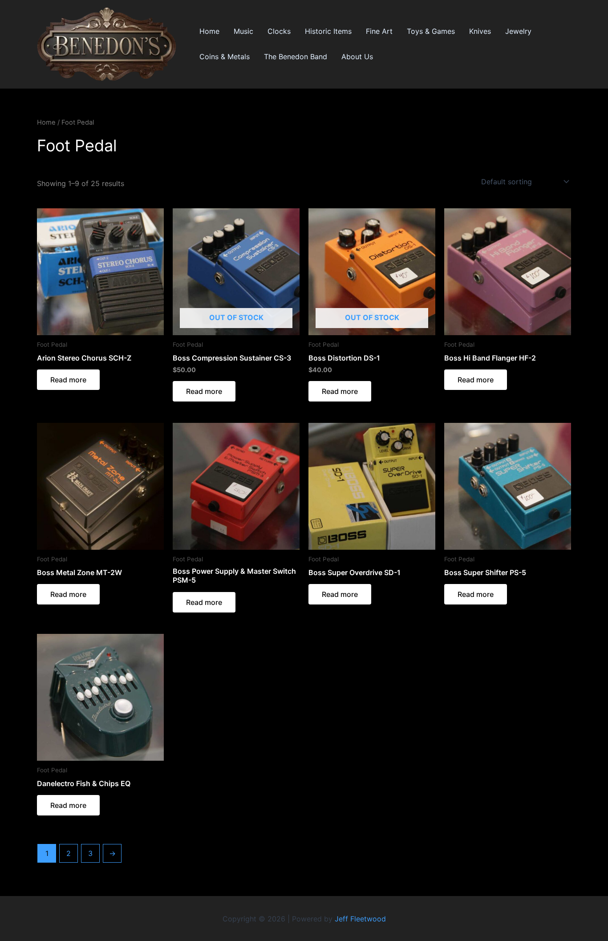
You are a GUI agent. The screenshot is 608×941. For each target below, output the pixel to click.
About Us (357, 56)
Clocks (279, 31)
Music (243, 31)
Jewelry (518, 31)
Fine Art (379, 31)
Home (209, 31)
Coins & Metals (224, 56)
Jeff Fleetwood (360, 918)
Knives (480, 31)
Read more (68, 379)
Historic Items (328, 31)
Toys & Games (431, 31)
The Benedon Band (295, 56)
